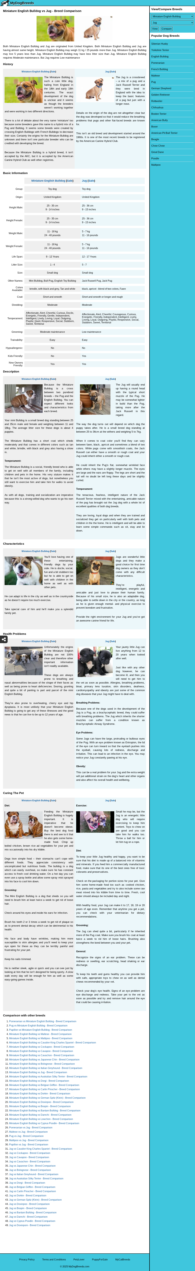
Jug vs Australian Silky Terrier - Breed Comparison (36, 1178)
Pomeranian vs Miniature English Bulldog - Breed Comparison (42, 1021)
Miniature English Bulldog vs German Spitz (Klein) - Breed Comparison (47, 1098)
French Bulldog (159, 69)
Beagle (155, 139)
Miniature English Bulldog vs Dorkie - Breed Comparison (39, 1093)
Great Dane (157, 152)
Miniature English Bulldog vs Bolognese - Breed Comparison (42, 1064)
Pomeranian (158, 63)
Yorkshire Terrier (160, 50)
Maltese (155, 75)
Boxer (154, 126)
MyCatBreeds (122, 1259)
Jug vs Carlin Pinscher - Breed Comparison (32, 1191)
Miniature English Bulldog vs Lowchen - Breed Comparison (41, 1119)
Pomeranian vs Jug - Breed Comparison (30, 1127)
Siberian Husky (159, 43)
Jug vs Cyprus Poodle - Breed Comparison (32, 1221)
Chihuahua (157, 107)
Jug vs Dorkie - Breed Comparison (27, 1195)
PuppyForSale (100, 1259)
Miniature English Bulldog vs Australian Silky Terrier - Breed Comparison (48, 1076)
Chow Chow (158, 145)
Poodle (155, 158)
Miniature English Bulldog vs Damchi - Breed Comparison (40, 1115)
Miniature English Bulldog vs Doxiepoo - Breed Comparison (41, 1102)
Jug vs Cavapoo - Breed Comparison (29, 1157)
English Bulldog (159, 56)
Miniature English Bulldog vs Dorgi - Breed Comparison (39, 1081)
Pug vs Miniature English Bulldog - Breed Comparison (38, 1025)
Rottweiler (156, 101)
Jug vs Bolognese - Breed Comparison (30, 1170)
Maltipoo (156, 165)
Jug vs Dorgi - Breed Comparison (27, 1182)
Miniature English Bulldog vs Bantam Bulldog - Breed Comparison (44, 1110)
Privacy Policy (27, 1259)
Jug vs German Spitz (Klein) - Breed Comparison (35, 1199)
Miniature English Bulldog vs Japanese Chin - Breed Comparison (44, 1059)
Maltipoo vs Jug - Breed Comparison (28, 1140)
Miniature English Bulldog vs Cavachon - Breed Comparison (41, 1055)
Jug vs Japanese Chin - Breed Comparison (32, 1165)
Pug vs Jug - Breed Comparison (26, 1136)
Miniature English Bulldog (35, 71)
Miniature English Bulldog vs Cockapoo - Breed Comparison (41, 1047)
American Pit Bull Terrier (164, 133)
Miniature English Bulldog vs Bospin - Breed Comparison (40, 1106)
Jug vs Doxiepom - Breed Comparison (29, 1225)
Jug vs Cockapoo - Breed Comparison (29, 1153)
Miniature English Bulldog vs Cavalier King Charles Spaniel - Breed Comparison (52, 1042)
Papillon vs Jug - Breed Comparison (28, 1144)
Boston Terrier (158, 114)
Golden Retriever (160, 94)
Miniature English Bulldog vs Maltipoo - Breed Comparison (40, 1038)
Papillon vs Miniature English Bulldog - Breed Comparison (40, 1030)
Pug (153, 82)
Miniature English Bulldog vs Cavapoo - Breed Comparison (41, 1051)
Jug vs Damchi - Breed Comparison (28, 1216)
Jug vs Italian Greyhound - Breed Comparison (33, 1174)
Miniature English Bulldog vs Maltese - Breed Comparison (40, 1034)
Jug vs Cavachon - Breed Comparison (29, 1161)
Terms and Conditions (54, 1259)
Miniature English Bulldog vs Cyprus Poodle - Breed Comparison (44, 1123)
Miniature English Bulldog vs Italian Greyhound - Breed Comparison (45, 1068)
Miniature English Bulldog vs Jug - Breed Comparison (38, 1072)
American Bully (159, 120)
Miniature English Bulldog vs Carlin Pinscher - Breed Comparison (44, 1089)
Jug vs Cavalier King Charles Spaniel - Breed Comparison (40, 1148)
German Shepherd (161, 88)
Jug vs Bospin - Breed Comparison (28, 1208)
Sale (53, 71)
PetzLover (78, 1259)
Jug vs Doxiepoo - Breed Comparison (29, 1204)
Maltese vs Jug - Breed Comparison (28, 1132)
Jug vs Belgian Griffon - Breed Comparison (32, 1187)
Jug (107, 71)
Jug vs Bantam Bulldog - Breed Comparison (33, 1212)
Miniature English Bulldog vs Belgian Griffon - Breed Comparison (44, 1085)
